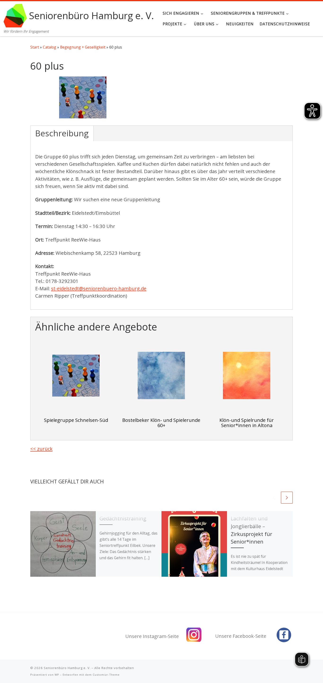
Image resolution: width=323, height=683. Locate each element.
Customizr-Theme (106, 674)
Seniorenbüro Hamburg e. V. (67, 668)
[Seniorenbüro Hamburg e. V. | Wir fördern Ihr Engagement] (15, 14)
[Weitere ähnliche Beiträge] (287, 498)
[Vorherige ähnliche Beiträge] (274, 498)
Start (34, 47)
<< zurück (41, 448)
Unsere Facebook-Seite (240, 636)
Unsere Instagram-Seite (152, 636)
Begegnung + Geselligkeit (82, 47)
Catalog (49, 47)
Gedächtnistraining (123, 518)
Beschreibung (62, 133)
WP (57, 674)
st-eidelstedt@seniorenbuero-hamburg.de (98, 288)
